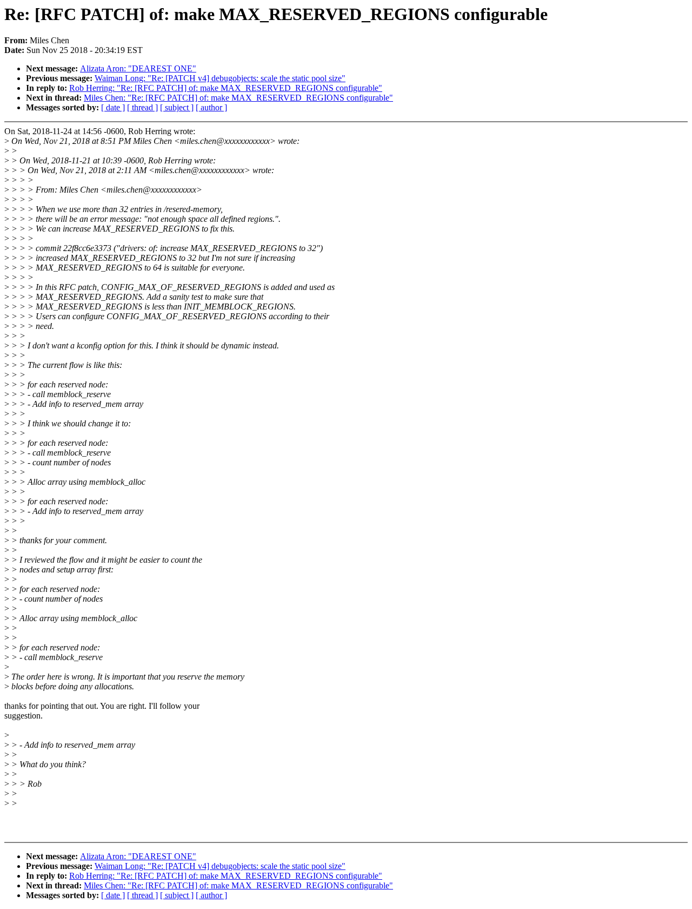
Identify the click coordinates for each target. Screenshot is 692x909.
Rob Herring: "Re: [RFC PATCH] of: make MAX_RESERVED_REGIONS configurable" (225, 88)
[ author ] (211, 107)
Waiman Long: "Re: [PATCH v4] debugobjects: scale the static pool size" (220, 78)
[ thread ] (142, 107)
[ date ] (113, 107)
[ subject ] (177, 107)
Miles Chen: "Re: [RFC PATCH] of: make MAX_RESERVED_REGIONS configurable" (238, 97)
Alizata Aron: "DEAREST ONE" (138, 68)
